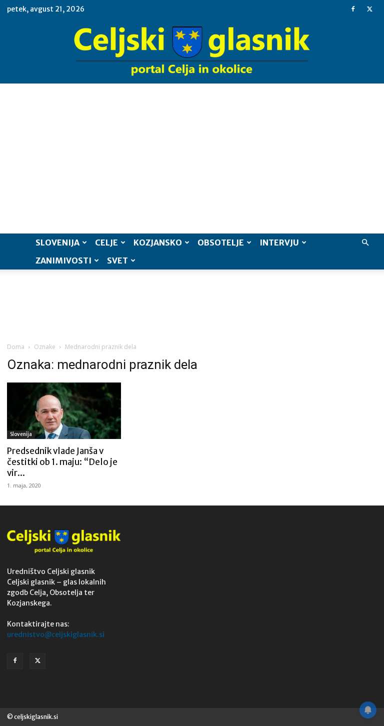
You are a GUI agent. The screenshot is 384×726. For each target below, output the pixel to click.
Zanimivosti (64, 261)
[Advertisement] (192, 158)
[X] (369, 9)
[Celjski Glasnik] (192, 51)
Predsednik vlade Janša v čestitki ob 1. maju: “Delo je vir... (62, 462)
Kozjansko (158, 243)
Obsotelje (221, 243)
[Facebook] (353, 9)
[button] (365, 243)
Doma (15, 346)
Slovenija (58, 243)
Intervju (279, 243)
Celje (106, 243)
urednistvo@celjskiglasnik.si (55, 634)
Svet (117, 261)
